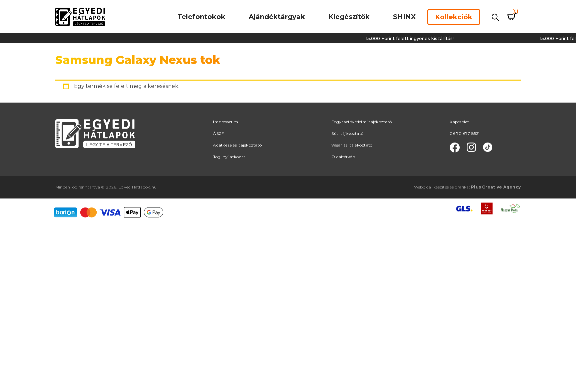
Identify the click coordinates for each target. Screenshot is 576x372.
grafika (462, 187)
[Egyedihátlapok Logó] (80, 16)
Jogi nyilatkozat (229, 156)
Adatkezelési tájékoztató (237, 145)
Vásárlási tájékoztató (351, 145)
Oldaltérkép (343, 156)
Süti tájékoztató (347, 133)
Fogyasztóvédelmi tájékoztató (361, 121)
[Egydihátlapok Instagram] (471, 148)
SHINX (404, 17)
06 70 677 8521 (465, 133)
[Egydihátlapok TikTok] (487, 148)
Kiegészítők (349, 17)
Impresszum (225, 121)
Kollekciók (453, 17)
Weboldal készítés (431, 187)
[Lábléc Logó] (95, 133)
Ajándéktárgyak (277, 17)
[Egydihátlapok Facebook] (455, 148)
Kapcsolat (459, 121)
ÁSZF (218, 133)
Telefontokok (201, 17)
